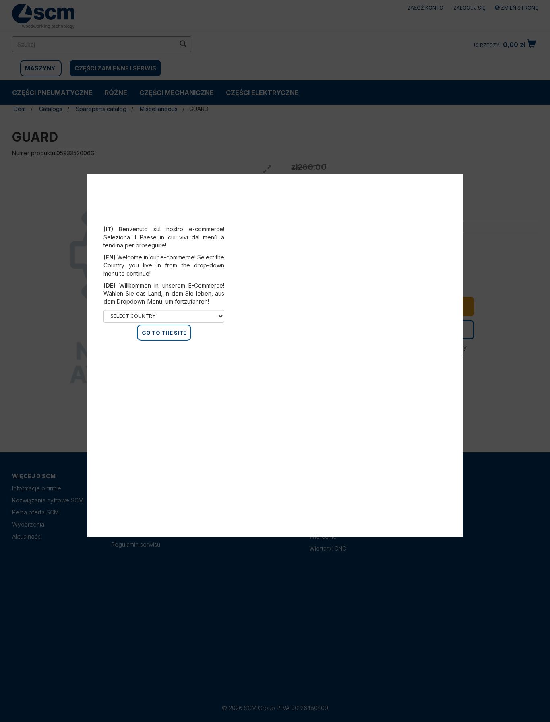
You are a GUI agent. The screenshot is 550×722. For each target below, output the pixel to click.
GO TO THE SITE (164, 332)
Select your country (169, 219)
